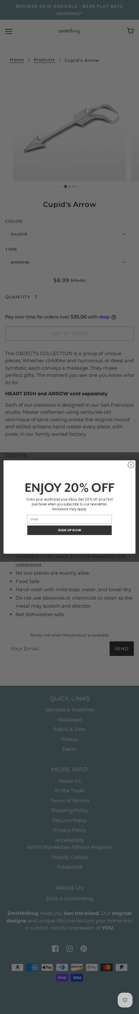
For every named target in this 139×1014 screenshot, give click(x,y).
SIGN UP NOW (69, 530)
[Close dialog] (131, 465)
